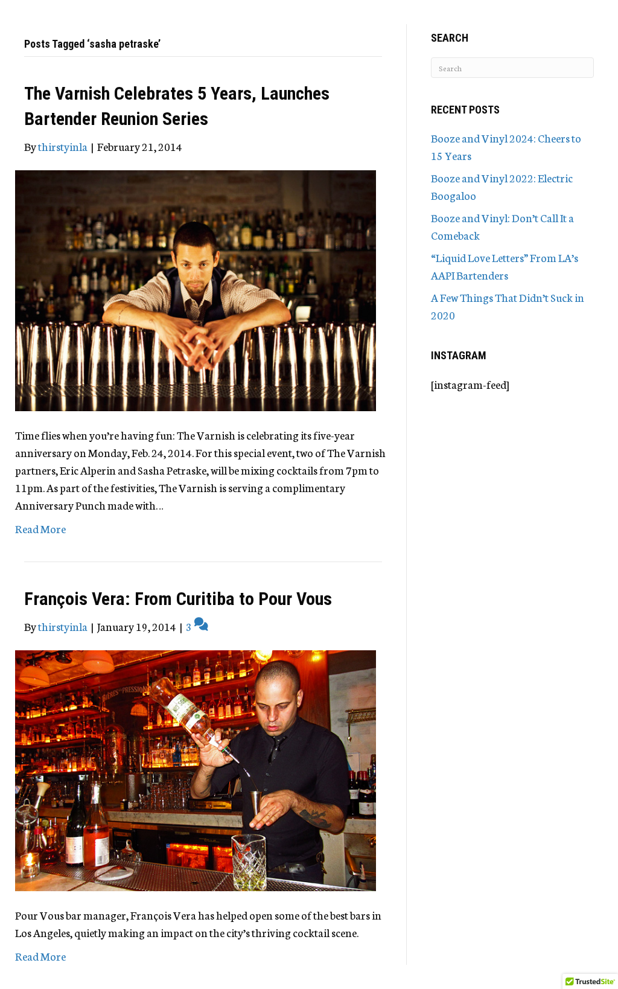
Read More (40, 528)
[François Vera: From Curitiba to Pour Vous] (195, 768)
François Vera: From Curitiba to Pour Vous (178, 598)
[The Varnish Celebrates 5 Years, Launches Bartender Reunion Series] (195, 288)
